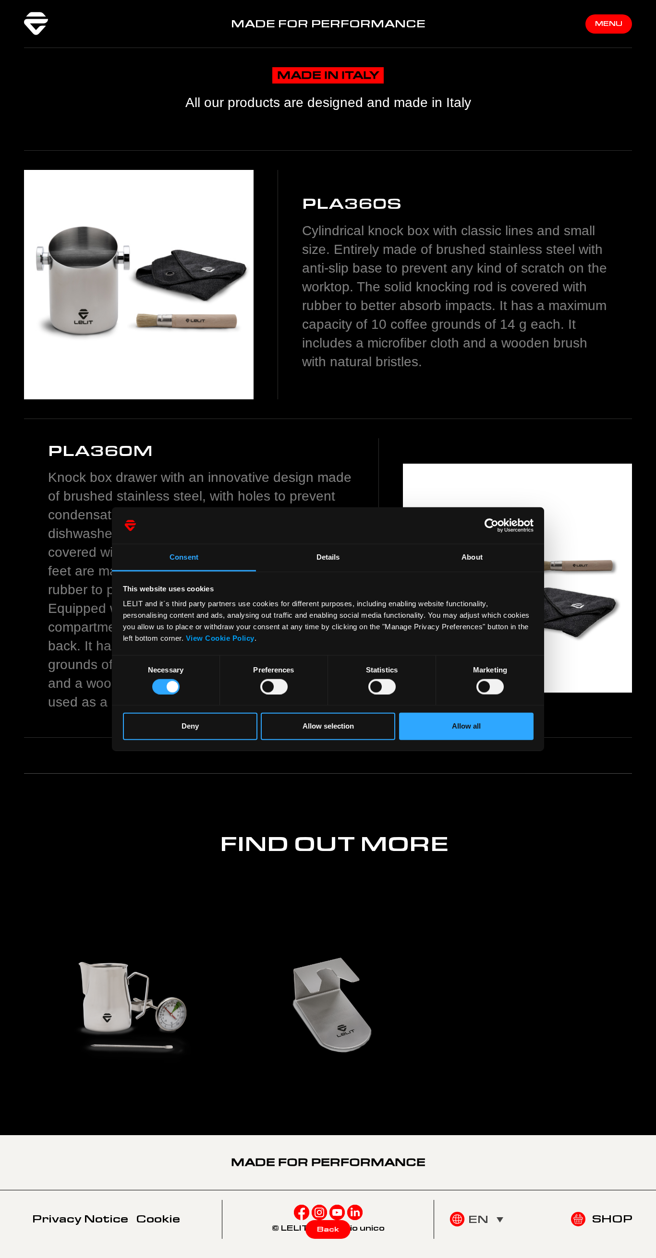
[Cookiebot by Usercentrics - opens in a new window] (491, 525)
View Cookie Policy (220, 638)
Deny (190, 726)
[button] (485, 1219)
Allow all (466, 726)
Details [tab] (328, 557)
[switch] (274, 686)
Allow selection (328, 726)
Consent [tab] (184, 557)
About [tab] (472, 557)
